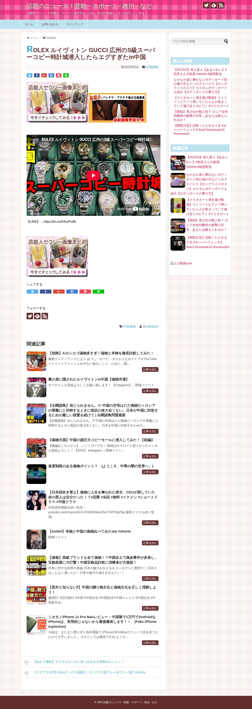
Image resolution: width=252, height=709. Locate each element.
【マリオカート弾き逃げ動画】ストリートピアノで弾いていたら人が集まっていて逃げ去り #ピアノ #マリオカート (201, 102)
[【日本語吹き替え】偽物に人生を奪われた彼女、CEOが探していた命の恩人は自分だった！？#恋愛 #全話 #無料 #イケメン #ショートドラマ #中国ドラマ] (36, 500)
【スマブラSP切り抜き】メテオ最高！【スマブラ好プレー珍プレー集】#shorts (89, 672)
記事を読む (150, 369)
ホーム (29, 24)
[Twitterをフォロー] (206, 5)
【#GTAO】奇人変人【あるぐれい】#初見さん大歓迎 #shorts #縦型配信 (207, 162)
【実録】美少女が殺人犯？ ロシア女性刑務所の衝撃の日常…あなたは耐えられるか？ (201, 116)
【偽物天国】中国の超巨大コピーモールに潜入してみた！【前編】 (101, 440)
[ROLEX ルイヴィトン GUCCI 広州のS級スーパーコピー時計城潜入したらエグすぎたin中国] (51, 75)
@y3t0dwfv (150, 326)
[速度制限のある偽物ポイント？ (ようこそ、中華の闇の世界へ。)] (36, 474)
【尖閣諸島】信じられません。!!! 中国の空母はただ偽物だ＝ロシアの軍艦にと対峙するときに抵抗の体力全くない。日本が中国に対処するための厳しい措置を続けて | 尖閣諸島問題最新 (103, 410)
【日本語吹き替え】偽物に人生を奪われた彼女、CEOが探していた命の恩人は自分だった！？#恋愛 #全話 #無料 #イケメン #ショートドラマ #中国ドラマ (103, 497)
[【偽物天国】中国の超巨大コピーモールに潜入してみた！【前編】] (36, 448)
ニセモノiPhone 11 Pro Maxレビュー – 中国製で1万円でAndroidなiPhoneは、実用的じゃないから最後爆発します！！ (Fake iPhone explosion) (102, 622)
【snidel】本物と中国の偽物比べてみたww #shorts (89, 531)
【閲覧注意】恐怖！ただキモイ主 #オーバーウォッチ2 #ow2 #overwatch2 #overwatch (200, 129)
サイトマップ (75, 24)
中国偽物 (152, 67)
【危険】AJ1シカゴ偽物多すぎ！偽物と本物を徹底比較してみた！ (101, 353)
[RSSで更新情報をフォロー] (221, 5)
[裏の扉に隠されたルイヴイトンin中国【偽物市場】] (36, 387)
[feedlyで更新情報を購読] (213, 5)
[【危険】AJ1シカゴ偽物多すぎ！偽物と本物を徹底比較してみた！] (36, 361)
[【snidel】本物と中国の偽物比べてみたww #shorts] (36, 539)
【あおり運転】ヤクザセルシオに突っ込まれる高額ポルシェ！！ (78, 661)
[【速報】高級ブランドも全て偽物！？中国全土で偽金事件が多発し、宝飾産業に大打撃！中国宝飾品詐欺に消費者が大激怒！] (36, 565)
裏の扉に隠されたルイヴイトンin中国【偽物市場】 (88, 379)
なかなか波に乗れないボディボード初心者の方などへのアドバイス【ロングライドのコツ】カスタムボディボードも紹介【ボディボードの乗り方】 (198, 184)
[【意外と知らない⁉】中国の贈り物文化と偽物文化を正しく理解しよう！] (36, 595)
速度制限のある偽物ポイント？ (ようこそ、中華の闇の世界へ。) (100, 466)
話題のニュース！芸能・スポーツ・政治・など (89, 6)
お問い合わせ (50, 24)
